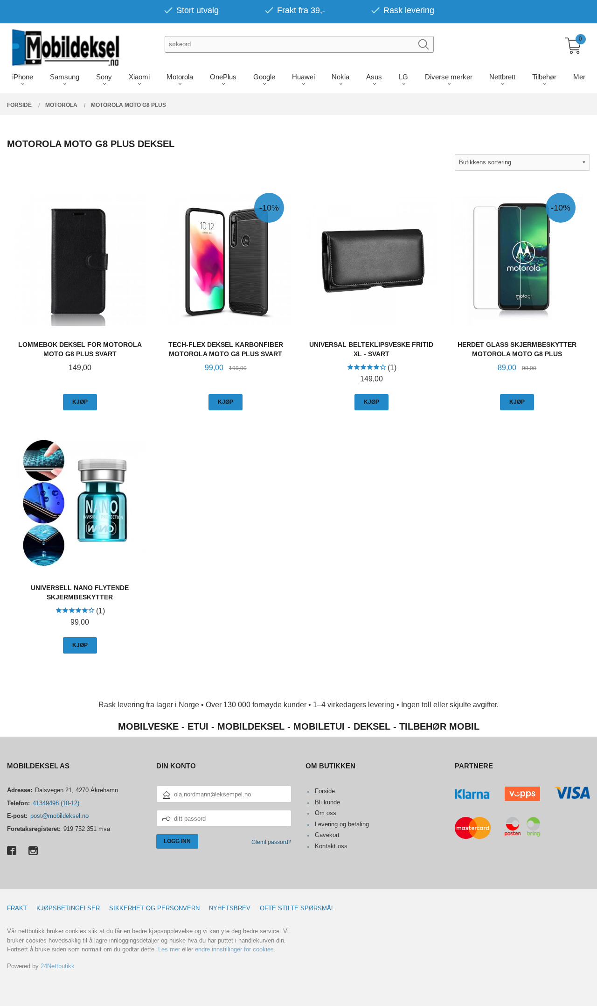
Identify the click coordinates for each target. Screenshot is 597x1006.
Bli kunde (327, 802)
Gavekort (327, 834)
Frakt (17, 908)
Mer (579, 77)
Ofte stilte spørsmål (297, 908)
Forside (325, 791)
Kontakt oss (331, 846)
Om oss (325, 812)
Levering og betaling (342, 824)
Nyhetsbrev (229, 908)
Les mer (169, 949)
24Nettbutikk (58, 966)
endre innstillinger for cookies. (235, 949)
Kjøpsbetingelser (68, 908)
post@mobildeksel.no (59, 815)
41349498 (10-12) (56, 803)
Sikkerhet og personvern (154, 908)
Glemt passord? (271, 842)
